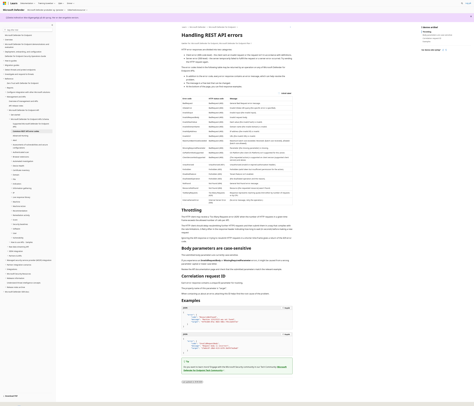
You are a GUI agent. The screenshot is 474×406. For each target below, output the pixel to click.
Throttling (427, 32)
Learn (184, 27)
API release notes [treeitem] (16, 106)
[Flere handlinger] (290, 27)
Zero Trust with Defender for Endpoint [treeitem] (23, 83)
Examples (427, 41)
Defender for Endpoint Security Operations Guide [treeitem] (25, 56)
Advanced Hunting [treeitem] (20, 136)
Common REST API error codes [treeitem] (26, 131)
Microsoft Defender (198, 27)
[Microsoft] (4, 3)
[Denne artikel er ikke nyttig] (445, 49)
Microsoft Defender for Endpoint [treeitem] (18, 35)
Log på (468, 3)
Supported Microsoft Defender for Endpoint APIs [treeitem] (31, 125)
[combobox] (27, 30)
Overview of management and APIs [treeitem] (23, 101)
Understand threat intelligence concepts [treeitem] (23, 283)
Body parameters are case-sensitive (437, 35)
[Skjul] (52, 25)
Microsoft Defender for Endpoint (222, 27)
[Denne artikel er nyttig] (443, 49)
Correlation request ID (432, 38)
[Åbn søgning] (462, 3)
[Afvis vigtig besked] (471, 16)
